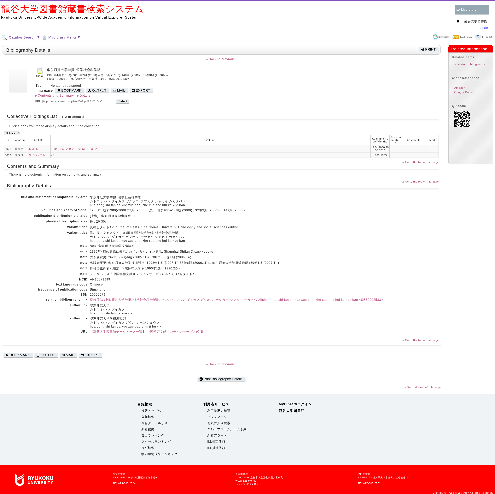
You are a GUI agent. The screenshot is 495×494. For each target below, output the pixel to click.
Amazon (459, 87)
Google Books (464, 92)
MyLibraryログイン (295, 404)
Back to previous (222, 59)
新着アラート (217, 435)
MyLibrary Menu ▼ (64, 37)
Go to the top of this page (422, 162)
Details (84, 95)
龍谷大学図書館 (292, 411)
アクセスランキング (156, 441)
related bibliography (471, 64)
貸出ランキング (152, 435)
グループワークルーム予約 (227, 429)
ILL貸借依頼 (216, 447)
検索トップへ (151, 410)
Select (122, 101)
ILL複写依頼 (216, 441)
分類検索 (147, 417)
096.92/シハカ (36, 155)
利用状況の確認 (218, 410)
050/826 (33, 148)
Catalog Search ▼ (24, 37)
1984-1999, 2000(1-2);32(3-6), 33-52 (74, 148)
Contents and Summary (56, 95)
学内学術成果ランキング (159, 454)
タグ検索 (147, 447)
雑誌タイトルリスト (156, 423)
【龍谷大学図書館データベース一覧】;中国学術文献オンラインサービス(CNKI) (148, 331)
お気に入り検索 (218, 423)
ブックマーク (217, 417)
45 (52, 155)
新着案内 (147, 429)
